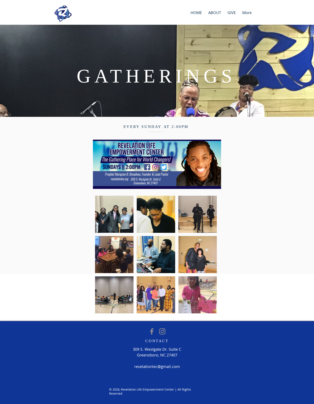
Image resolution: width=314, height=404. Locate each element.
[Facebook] (152, 331)
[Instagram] (162, 331)
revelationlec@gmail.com (157, 366)
